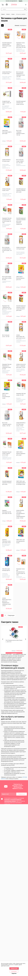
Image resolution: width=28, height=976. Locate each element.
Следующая (11, 615)
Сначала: (17, 25)
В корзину (21, 54)
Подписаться (21, 794)
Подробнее (14, 973)
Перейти (20, 0)
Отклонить (14, 971)
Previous (3, 641)
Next (26, 640)
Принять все (14, 968)
